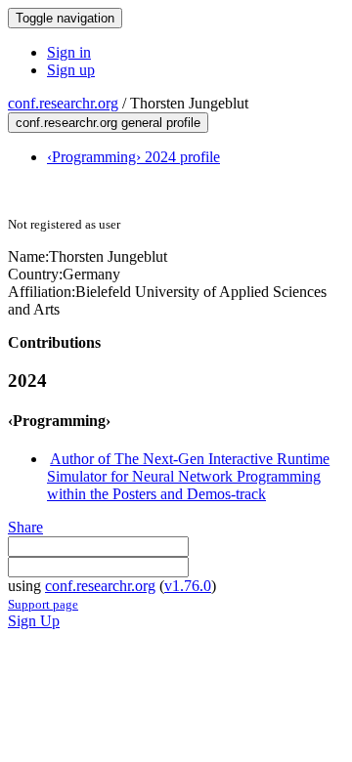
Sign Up (34, 621)
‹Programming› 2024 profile (133, 156)
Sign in (69, 52)
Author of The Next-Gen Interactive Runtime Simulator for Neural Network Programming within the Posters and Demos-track (188, 476)
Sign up (71, 70)
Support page (43, 604)
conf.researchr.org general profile (108, 122)
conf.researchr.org (63, 103)
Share (25, 527)
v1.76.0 (187, 585)
